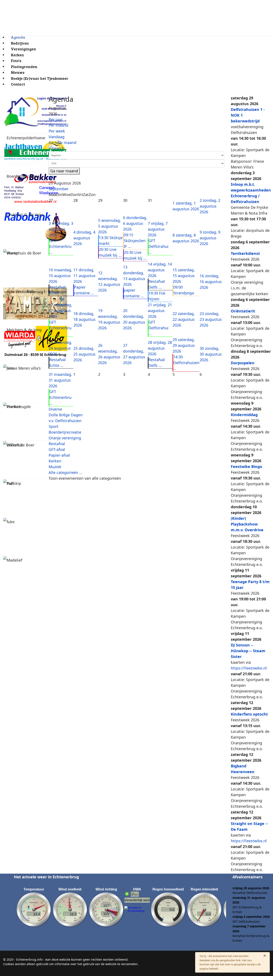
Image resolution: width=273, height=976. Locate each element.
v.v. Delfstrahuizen (65, 420)
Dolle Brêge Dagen (66, 414)
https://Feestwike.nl (249, 668)
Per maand (58, 125)
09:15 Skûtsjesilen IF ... (134, 240)
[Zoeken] (136, 148)
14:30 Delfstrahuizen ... (186, 362)
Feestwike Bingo (246, 466)
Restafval (57, 443)
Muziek (55, 466)
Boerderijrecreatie (65, 432)
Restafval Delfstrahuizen (249, 893)
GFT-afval (57, 449)
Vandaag (56, 136)
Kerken (55, 460)
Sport (53, 426)
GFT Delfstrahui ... (158, 246)
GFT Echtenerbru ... (60, 246)
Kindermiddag (244, 414)
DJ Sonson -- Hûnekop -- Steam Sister (248, 650)
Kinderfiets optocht (249, 714)
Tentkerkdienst (245, 253)
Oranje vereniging (65, 437)
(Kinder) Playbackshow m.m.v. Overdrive (247, 524)
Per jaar (55, 119)
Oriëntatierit (243, 311)
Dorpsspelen (242, 362)
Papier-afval (59, 455)
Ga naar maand (62, 142)
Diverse (55, 409)
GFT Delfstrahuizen (246, 921)
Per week (57, 131)
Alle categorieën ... (65, 472)
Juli (51, 177)
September (58, 188)
